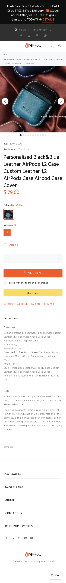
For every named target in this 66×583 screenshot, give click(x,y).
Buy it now (33, 293)
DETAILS (48, 19)
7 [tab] (35, 135)
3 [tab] (26, 135)
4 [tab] (28, 135)
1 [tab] (21, 135)
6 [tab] (33, 135)
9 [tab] (40, 135)
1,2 (7, 232)
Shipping (13, 245)
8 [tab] (38, 135)
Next (61, 101)
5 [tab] (31, 135)
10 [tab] (43, 135)
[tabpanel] (33, 99)
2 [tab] (23, 135)
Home (4, 54)
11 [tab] (45, 135)
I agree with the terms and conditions (28, 283)
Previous (5, 101)
